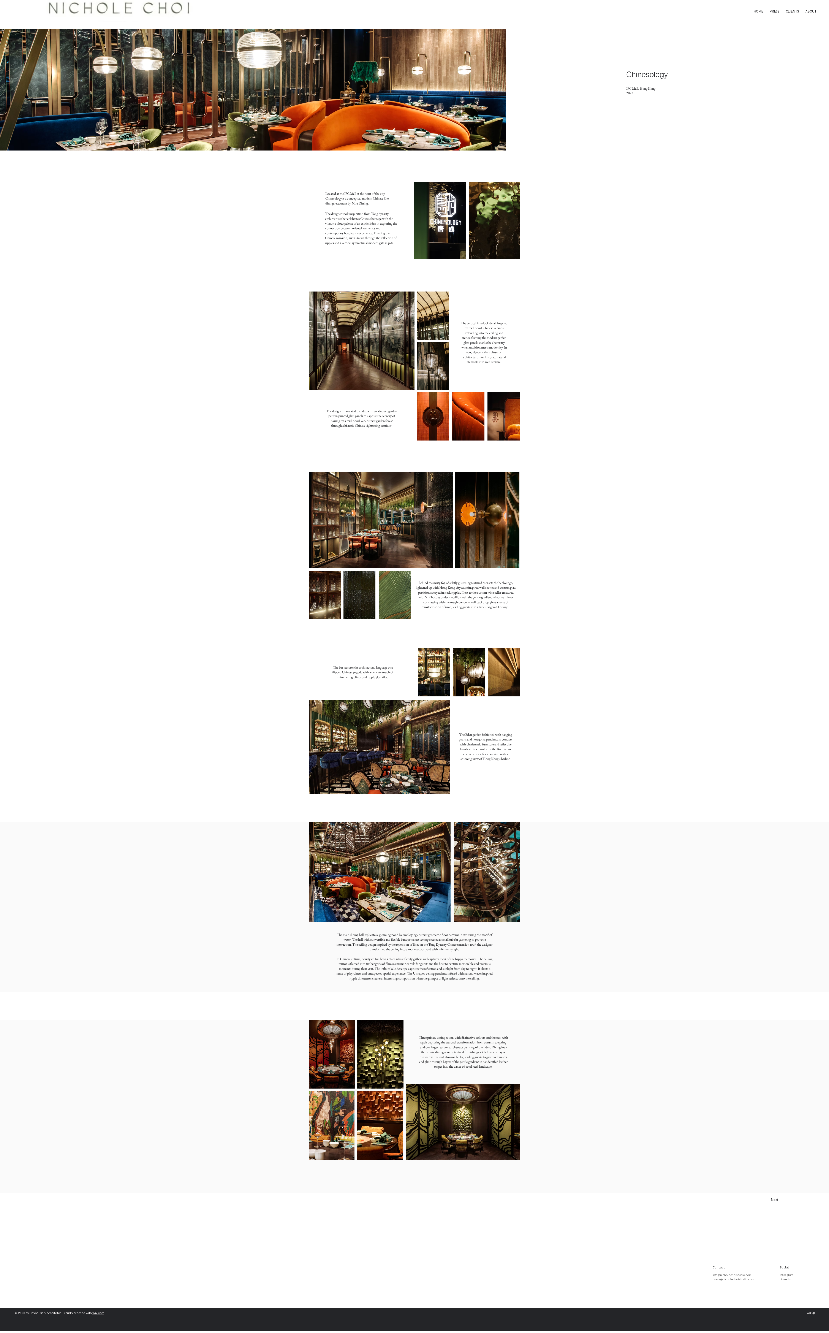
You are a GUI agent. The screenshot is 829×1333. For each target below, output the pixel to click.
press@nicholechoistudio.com (733, 1279)
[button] (719, 1267)
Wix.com (98, 1313)
